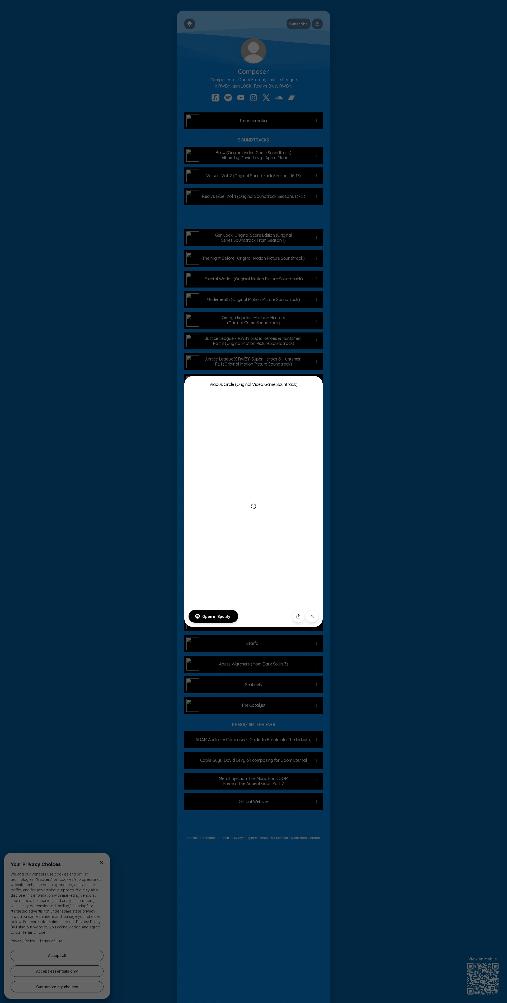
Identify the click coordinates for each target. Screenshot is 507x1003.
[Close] (312, 616)
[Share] (298, 616)
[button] (253, 501)
